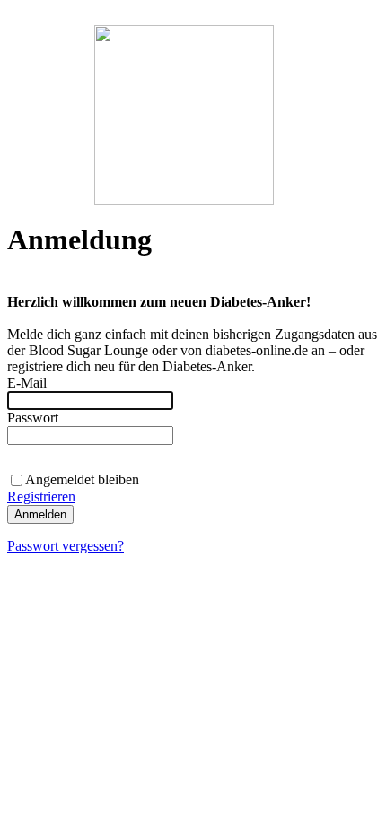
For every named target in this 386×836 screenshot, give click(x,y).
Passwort (32, 417)
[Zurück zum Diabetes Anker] (184, 199)
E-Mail (27, 382)
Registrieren (41, 496)
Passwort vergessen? (65, 545)
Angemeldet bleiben (82, 479)
